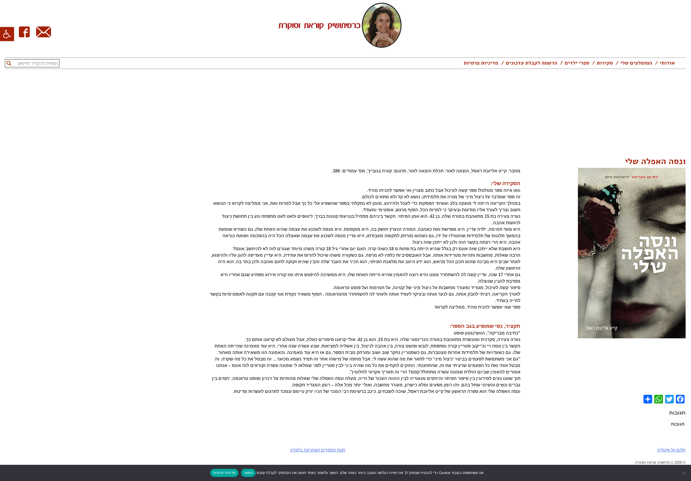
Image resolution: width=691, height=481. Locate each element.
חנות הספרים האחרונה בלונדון (318, 450)
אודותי (667, 62)
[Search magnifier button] (9, 63)
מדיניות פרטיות (481, 62)
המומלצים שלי (636, 62)
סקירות (605, 62)
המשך (248, 472)
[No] (684, 473)
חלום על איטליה (671, 450)
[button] (7, 34)
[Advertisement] (345, 114)
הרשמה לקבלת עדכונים (531, 62)
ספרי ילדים (577, 62)
